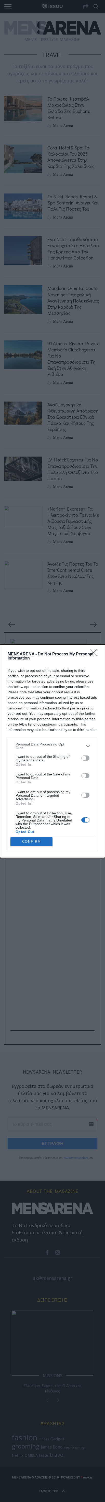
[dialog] (52, 751)
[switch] (85, 758)
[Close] (95, 654)
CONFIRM (31, 842)
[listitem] (52, 746)
